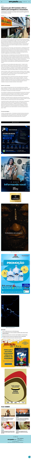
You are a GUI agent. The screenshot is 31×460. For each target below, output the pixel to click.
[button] (29, 457)
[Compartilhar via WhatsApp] (29, 15)
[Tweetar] (27, 15)
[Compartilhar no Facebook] (26, 15)
